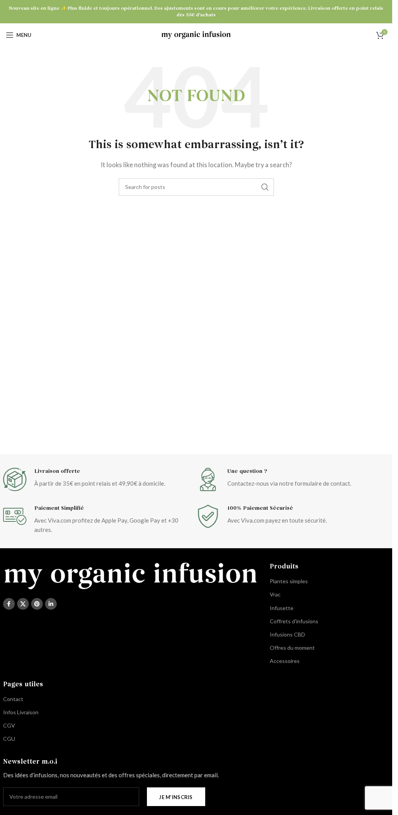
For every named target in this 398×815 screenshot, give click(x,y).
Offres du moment (292, 647)
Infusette (281, 608)
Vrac (275, 594)
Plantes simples (289, 581)
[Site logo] (196, 34)
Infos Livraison (20, 712)
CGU (9, 738)
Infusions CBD (287, 634)
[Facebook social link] (9, 604)
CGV (9, 725)
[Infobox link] (99, 479)
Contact (13, 699)
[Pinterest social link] (37, 604)
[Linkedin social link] (51, 604)
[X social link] (23, 604)
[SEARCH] (265, 187)
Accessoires (285, 661)
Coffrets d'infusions (294, 621)
